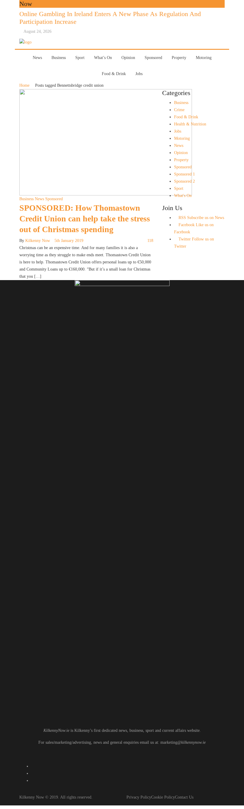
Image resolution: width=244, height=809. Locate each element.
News (37, 57)
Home (24, 85)
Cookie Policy (163, 797)
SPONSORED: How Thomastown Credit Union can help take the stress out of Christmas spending (84, 218)
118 (150, 240)
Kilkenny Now (37, 240)
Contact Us (184, 797)
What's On (183, 195)
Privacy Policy (138, 797)
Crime (179, 110)
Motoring (204, 57)
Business (58, 57)
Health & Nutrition (190, 124)
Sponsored (153, 57)
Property (179, 57)
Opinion (128, 57)
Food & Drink (114, 74)
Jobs (139, 74)
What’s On (103, 57)
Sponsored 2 (184, 181)
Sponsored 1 (184, 174)
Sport (80, 57)
